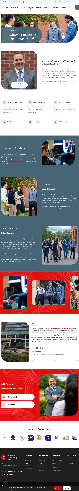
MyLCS (3, 1)
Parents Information (57, 460)
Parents (23, 7)
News (26, 463)
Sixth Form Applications (55, 464)
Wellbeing (40, 463)
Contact (64, 7)
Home (6, 7)
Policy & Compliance (41, 469)
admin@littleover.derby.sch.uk (13, 471)
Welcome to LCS (14, 7)
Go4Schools (19, 1)
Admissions (28, 466)
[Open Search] (70, 7)
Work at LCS (56, 7)
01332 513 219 (8, 475)
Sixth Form (30, 7)
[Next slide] (77, 360)
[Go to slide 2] (55, 360)
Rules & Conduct (42, 466)
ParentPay (11, 1)
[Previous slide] (32, 360)
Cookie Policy (30, 487)
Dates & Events (29, 468)
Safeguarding (47, 7)
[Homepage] (0, 7)
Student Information (57, 470)
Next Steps (54, 467)
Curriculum (28, 460)
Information (38, 7)
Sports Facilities (58, 1)
